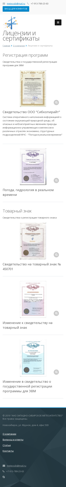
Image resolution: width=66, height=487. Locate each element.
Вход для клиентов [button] (16, 8)
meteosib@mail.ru (16, 3)
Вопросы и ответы (13, 439)
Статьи (7, 445)
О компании (9, 433)
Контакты (8, 450)
